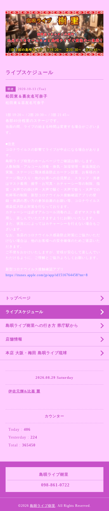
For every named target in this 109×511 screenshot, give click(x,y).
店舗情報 (14, 339)
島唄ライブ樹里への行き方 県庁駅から (42, 325)
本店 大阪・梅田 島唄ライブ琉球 (36, 353)
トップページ (18, 298)
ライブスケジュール (24, 312)
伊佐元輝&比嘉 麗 (24, 391)
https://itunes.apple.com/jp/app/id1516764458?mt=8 (47, 275)
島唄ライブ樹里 (42, 506)
